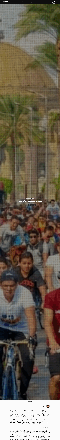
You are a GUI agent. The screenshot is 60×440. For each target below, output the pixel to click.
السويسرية (37, 434)
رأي (33, 2)
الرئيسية (36, 2)
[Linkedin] (4, 1)
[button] (35, 205)
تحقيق (34, 2)
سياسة (28, 2)
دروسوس (40, 434)
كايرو (19, 410)
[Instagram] (5, 1)
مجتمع (31, 2)
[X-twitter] (6, 1)
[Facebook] (7, 1)
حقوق (26, 2)
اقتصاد (29, 2)
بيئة (33, 199)
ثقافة (24, 2)
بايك (17, 410)
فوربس (16, 430)
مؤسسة (42, 434)
